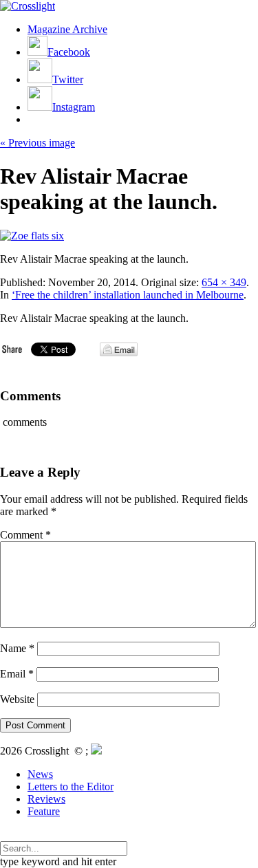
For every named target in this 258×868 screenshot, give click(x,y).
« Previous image (37, 143)
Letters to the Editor (71, 786)
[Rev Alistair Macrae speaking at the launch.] (32, 235)
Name (17, 648)
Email (17, 674)
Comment (25, 535)
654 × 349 (224, 282)
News (40, 774)
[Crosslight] (27, 6)
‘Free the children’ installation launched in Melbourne (128, 295)
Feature (44, 811)
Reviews (46, 799)
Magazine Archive (67, 29)
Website (17, 699)
